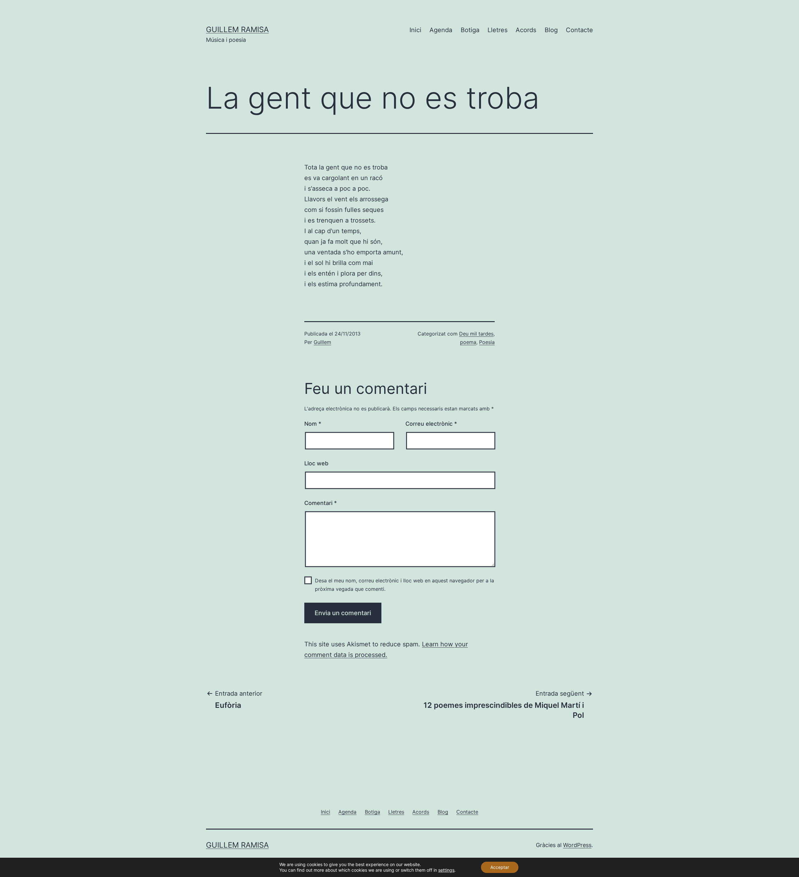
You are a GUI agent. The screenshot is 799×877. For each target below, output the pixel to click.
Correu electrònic (431, 423)
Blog (551, 30)
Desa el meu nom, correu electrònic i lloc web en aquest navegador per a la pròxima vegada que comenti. (404, 584)
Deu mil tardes (476, 334)
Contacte (579, 30)
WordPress (577, 845)
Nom (312, 423)
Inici (415, 30)
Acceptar (499, 867)
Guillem (322, 342)
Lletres (497, 30)
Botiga (470, 30)
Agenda (440, 30)
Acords (526, 30)
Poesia (487, 342)
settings (446, 870)
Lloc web (316, 463)
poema (468, 342)
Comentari (320, 503)
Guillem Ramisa (237, 29)
